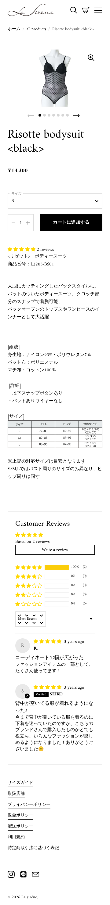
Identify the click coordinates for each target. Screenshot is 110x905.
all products (36, 29)
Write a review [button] (55, 550)
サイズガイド (20, 783)
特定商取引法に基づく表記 (33, 848)
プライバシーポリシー (29, 805)
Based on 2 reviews (32, 542)
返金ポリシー (20, 815)
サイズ (16, 194)
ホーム (14, 29)
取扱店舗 (16, 794)
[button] (22, 250)
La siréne (29, 897)
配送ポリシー (20, 826)
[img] (48, 642)
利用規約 (16, 837)
